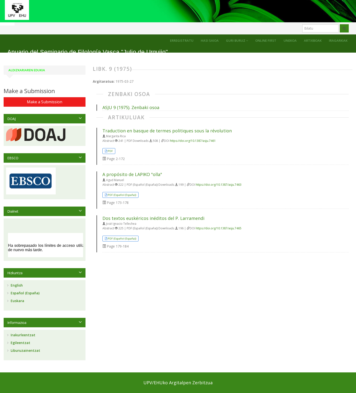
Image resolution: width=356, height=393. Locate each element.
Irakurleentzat (22, 335)
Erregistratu (181, 40)
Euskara (17, 300)
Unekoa (290, 40)
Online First (265, 40)
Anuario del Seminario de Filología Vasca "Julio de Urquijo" (87, 52)
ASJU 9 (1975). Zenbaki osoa (130, 107)
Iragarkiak (338, 40)
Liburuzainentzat (25, 350)
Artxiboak (313, 40)
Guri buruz (236, 40)
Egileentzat (20, 342)
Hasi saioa (210, 40)
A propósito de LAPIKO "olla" (132, 174)
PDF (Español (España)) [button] (122, 195)
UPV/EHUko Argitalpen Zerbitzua (178, 382)
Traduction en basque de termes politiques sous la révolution (167, 131)
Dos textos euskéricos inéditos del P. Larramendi (153, 218)
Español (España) (24, 293)
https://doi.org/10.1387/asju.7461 (193, 141)
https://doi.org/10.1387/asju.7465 (218, 228)
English (16, 285)
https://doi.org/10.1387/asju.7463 (218, 185)
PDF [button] (110, 151)
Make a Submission (44, 101)
